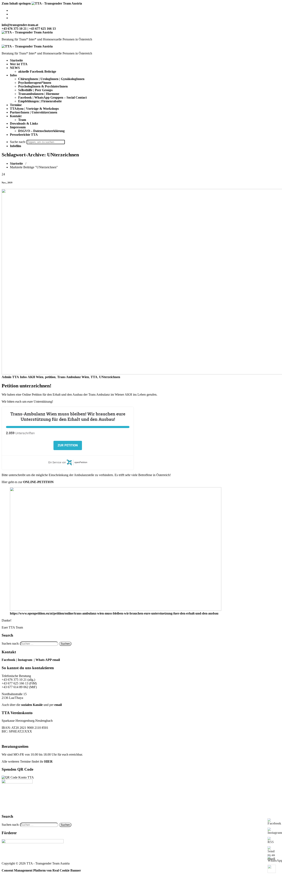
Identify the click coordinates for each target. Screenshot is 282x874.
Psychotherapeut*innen (34, 82)
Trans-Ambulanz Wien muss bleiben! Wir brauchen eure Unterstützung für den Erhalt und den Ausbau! (67, 416)
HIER (48, 761)
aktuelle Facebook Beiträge (37, 71)
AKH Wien (35, 377)
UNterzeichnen (109, 377)
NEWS (15, 68)
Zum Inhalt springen (16, 3)
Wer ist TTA (18, 64)
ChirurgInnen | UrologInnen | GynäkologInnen (51, 79)
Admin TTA (10, 377)
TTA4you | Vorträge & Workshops (34, 108)
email (58, 705)
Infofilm (15, 146)
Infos (13, 75)
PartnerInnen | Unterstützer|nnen (33, 112)
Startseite (16, 60)
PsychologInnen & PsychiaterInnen (43, 86)
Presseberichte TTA (24, 134)
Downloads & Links (24, 123)
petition (50, 377)
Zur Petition (68, 445)
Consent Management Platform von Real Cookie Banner (41, 870)
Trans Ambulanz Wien (73, 377)
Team (22, 119)
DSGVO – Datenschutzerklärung (41, 131)
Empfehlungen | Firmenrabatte (40, 101)
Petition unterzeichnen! (26, 385)
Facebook (8, 660)
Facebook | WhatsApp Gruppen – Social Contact (52, 97)
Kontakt (15, 116)
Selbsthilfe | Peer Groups (35, 90)
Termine (16, 105)
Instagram (25, 660)
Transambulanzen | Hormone (38, 94)
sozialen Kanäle (32, 705)
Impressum (18, 127)
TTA (94, 377)
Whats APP (44, 660)
